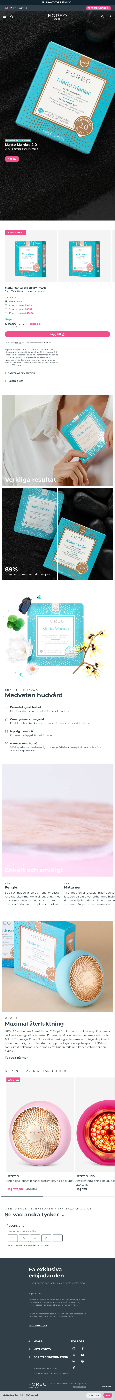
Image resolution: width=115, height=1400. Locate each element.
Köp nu (12, 158)
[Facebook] (82, 1348)
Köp (108, 1395)
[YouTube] (82, 1355)
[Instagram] (74, 1348)
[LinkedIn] (74, 1361)
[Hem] (57, 17)
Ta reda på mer (16, 1057)
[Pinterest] (82, 1361)
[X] (74, 1355)
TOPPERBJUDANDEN (98, 8)
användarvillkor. (66, 1316)
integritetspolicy (45, 1316)
